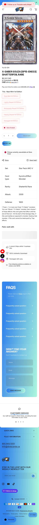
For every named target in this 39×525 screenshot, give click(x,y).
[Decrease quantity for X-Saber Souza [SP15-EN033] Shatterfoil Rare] (4, 135)
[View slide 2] (18, 422)
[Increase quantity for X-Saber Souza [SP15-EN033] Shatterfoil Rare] (13, 135)
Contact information (19, 516)
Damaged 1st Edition (11, 121)
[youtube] (2, 252)
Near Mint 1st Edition (11, 96)
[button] (10, 81)
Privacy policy (14, 513)
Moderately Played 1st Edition (14, 108)
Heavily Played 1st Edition (12, 114)
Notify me (7, 143)
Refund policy (6, 513)
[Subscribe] (33, 476)
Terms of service (23, 513)
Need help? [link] (33, 160)
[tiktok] (2, 256)
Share (7, 160)
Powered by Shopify (26, 511)
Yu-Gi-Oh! (5, 68)
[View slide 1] (16, 422)
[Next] (36, 2)
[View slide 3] (21, 422)
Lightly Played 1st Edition (12, 102)
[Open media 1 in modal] (33, 17)
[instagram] (2, 260)
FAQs (20, 294)
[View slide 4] (23, 422)
